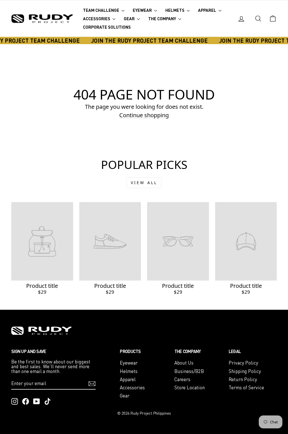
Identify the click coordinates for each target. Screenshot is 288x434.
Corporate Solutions (107, 27)
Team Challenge (101, 10)
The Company (162, 18)
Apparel (207, 10)
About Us (184, 363)
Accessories (97, 18)
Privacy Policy (243, 363)
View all (144, 182)
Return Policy (243, 379)
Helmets (175, 10)
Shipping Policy (245, 371)
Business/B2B (189, 371)
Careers (182, 379)
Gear (130, 18)
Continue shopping (144, 115)
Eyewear (143, 10)
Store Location (189, 387)
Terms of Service (246, 387)
